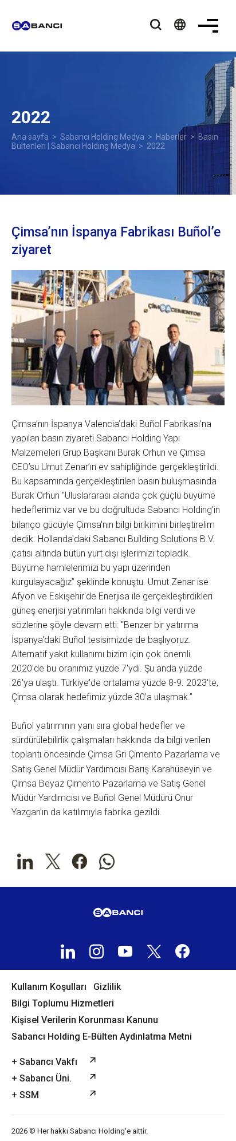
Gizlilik (107, 986)
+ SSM (25, 1094)
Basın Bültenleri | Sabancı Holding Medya (114, 141)
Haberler (171, 136)
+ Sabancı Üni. (41, 1078)
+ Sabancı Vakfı (44, 1061)
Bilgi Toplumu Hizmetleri (62, 1003)
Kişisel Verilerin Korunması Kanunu (84, 1019)
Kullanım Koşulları (48, 986)
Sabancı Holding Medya (102, 136)
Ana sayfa (30, 136)
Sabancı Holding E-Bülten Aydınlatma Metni (101, 1036)
